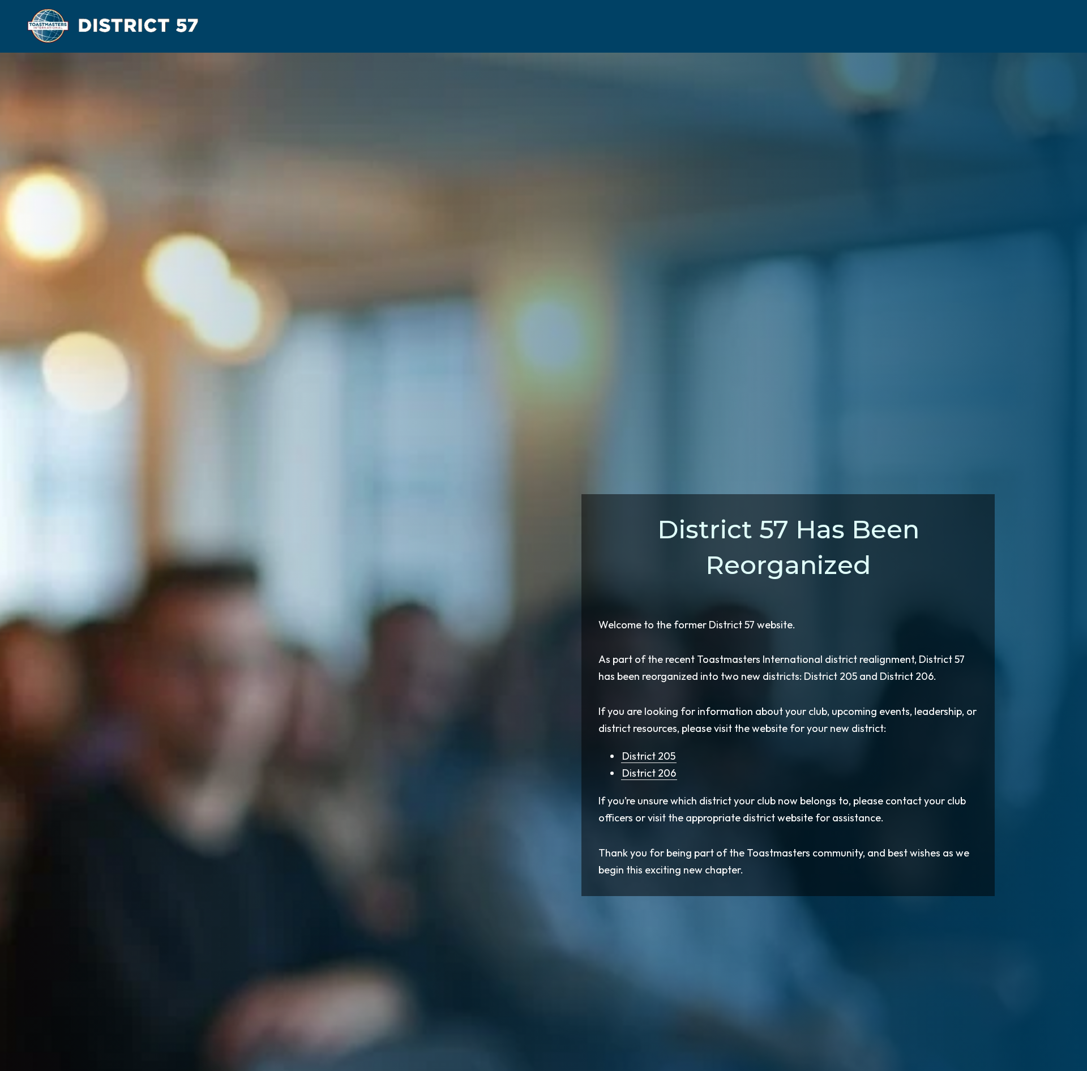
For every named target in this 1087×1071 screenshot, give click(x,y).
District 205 (648, 755)
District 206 (648, 772)
